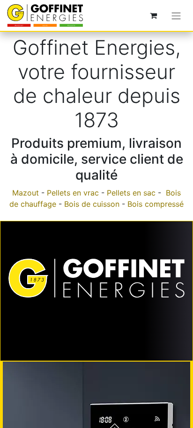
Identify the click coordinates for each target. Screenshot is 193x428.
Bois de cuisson (91, 204)
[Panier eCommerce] (153, 15)
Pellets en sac (131, 192)
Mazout (25, 192)
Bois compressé (155, 204)
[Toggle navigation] (176, 15)
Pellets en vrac (73, 192)
